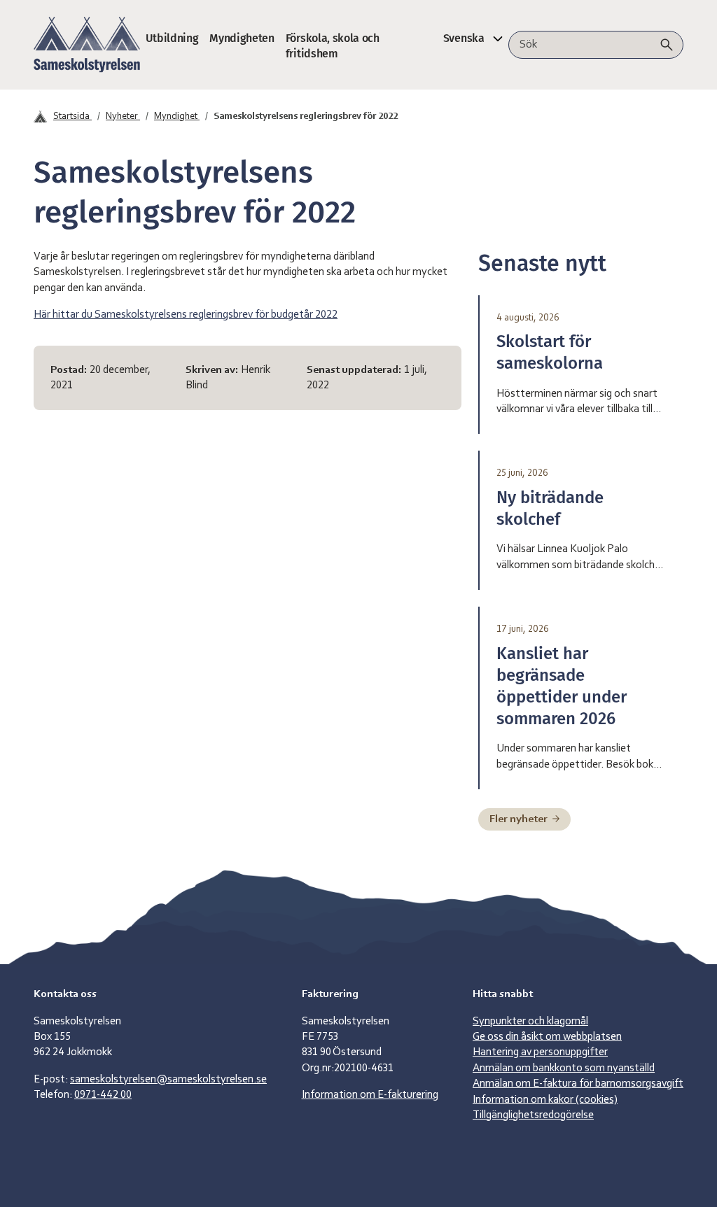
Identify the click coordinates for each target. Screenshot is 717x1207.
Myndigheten (241, 38)
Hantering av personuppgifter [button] (540, 1052)
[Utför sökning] (666, 45)
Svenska (464, 38)
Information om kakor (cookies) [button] (545, 1100)
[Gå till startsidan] (87, 45)
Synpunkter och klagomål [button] (530, 1021)
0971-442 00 (103, 1095)
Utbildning (172, 38)
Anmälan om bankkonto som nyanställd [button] (564, 1068)
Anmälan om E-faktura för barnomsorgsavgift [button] (578, 1083)
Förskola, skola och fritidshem (333, 45)
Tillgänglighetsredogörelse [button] (533, 1115)
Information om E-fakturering (370, 1095)
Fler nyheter (519, 819)
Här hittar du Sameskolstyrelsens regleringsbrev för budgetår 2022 (185, 314)
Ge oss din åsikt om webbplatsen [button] (547, 1037)
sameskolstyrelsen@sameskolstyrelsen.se (168, 1079)
